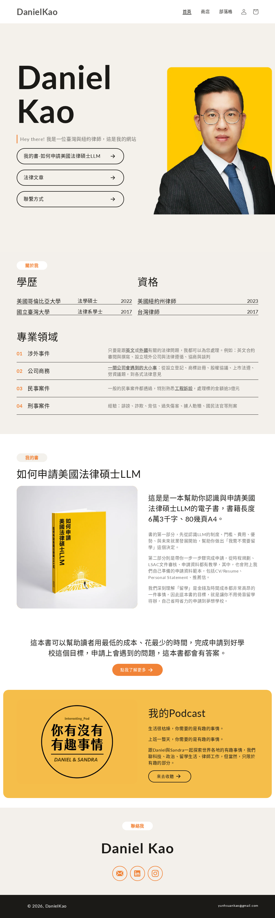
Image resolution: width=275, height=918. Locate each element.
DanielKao (56, 905)
